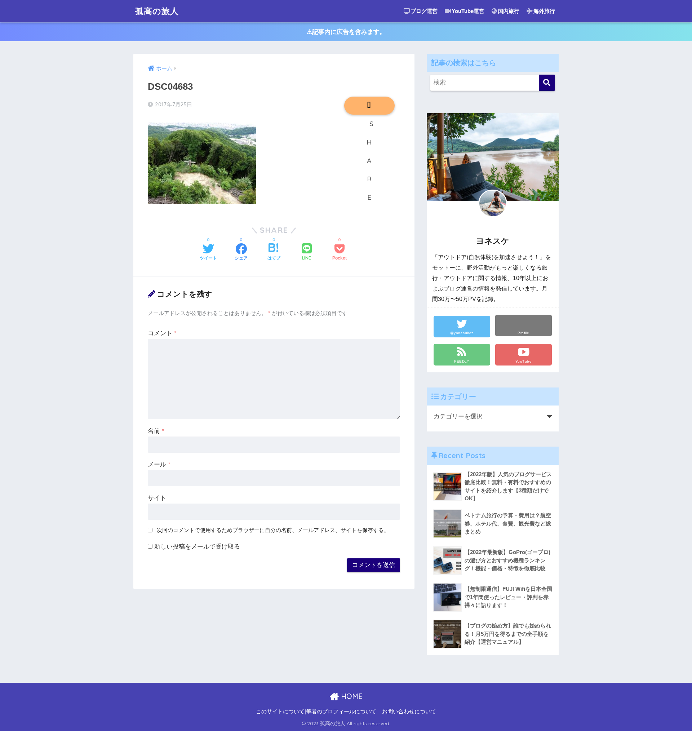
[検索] (547, 83)
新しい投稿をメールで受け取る (197, 546)
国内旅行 (508, 11)
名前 (156, 430)
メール (159, 464)
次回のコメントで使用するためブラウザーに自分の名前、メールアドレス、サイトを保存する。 (273, 530)
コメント (162, 333)
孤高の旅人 (157, 11)
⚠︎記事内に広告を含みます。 (346, 31)
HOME (351, 696)
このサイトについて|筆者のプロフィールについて (316, 711)
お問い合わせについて (409, 711)
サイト (157, 498)
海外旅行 (544, 11)
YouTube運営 (468, 11)
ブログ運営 (424, 11)
